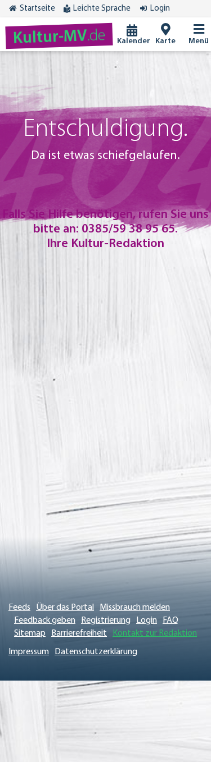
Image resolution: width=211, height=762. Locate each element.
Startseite (37, 8)
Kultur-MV (59, 37)
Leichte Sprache (102, 8)
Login (160, 8)
